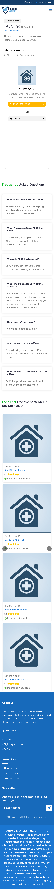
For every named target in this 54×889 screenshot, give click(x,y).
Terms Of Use (11, 773)
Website (17, 118)
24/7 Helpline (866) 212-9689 (37, 2)
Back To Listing (13, 21)
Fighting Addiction (14, 744)
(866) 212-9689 (21, 104)
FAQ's (7, 749)
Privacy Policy (11, 778)
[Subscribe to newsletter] (49, 808)
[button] (50, 9)
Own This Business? (13, 30)
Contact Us (10, 768)
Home (7, 739)
